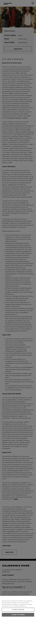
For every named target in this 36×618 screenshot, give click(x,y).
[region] (18, 607)
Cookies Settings (18, 609)
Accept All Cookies (18, 615)
